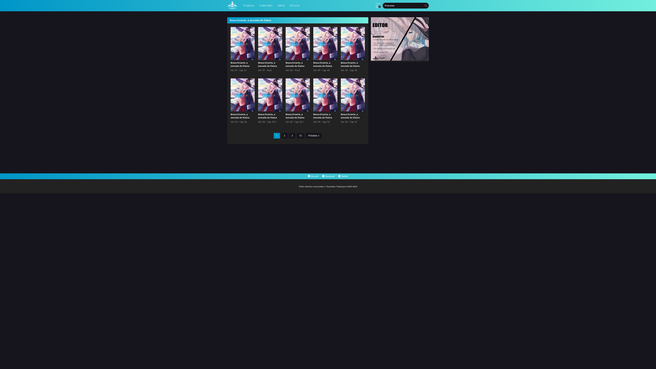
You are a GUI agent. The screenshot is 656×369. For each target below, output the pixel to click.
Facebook (329, 176)
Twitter (344, 176)
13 (300, 135)
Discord (314, 176)
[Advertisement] (328, 202)
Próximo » (313, 135)
